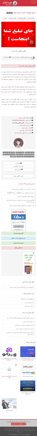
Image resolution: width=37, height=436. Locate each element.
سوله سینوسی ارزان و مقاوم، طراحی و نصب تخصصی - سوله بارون (19, 333)
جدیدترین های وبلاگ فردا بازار (27, 184)
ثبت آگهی (32, 72)
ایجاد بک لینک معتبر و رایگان (9, 154)
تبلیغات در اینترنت (20, 152)
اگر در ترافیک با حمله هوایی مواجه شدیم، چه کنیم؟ (21, 206)
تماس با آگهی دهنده (19, 176)
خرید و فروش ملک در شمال (18, 238)
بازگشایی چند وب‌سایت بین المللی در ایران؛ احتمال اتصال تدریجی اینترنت (20, 201)
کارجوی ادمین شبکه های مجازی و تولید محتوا (21, 287)
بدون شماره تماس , (23, 125)
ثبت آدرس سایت (20, 154)
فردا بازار (32, 87)
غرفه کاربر (17, 163)
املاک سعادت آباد (28, 306)
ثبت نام (23, 424)
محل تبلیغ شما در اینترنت (8, 152)
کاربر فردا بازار (22, 118)
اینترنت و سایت (12, 18)
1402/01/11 (6, 57)
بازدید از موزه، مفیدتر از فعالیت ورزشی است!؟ (23, 189)
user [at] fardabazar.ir (18, 120)
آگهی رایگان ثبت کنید (17, 87)
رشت (20, 130)
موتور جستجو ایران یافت (28, 376)
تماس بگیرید (25, 128)
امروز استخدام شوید (18, 243)
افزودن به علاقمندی (18, 166)
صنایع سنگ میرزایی (28, 322)
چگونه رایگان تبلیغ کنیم (29, 154)
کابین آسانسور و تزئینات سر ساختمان (24, 325)
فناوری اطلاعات (22, 18)
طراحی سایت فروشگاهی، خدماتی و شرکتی (9, 376)
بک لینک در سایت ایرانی (29, 156)
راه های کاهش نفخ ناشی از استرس (25, 197)
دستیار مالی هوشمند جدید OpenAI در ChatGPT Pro (20, 193)
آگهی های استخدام (18, 233)
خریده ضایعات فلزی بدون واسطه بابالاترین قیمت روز (20, 318)
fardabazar (13, 156)
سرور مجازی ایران (9, 410)
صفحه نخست (30, 18)
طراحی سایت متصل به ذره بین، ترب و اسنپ (27, 393)
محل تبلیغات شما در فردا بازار (24, 12)
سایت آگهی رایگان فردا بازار (21, 133)
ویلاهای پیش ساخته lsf (27, 299)
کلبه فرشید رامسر (29, 303)
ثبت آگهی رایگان (18, 248)
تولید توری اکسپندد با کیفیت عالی (24, 329)
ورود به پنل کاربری (16, 424)
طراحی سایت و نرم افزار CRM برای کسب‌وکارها (9, 359)
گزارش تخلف (18, 170)
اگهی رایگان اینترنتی (30, 152)
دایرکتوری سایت (20, 156)
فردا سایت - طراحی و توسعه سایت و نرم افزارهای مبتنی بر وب (28, 359)
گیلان (26, 130)
